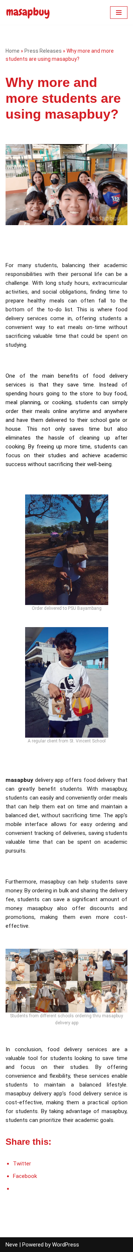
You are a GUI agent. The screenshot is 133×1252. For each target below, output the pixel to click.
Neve (12, 1244)
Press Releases (43, 51)
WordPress (65, 1244)
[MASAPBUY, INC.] (28, 12)
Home (13, 51)
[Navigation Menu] (118, 12)
